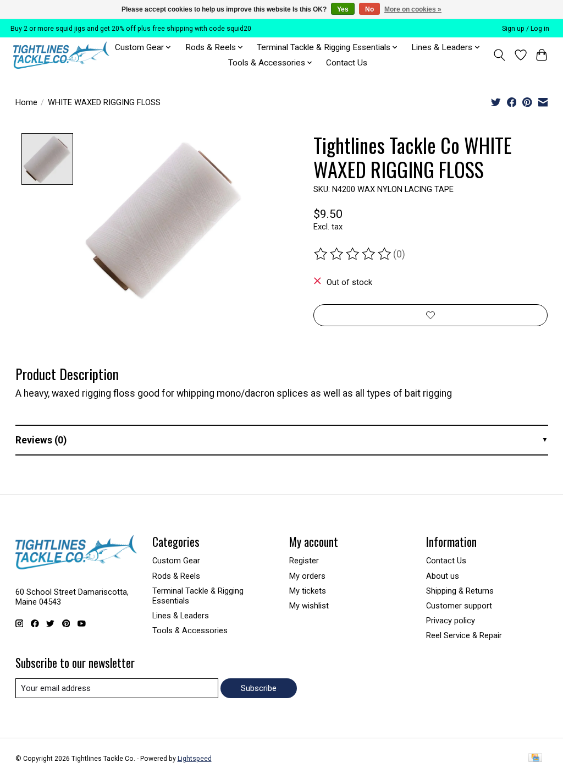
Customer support (459, 606)
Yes (343, 9)
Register (304, 561)
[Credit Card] (535, 758)
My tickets (307, 591)
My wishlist (309, 606)
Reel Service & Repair (464, 635)
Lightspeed (195, 758)
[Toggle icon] (499, 55)
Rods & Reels (176, 576)
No (369, 9)
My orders (307, 576)
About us (442, 576)
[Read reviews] (353, 254)
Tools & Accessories (190, 630)
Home (26, 102)
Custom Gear (176, 561)
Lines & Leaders (180, 616)
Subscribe (259, 688)
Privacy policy (450, 621)
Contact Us (346, 63)
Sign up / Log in (525, 28)
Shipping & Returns (460, 591)
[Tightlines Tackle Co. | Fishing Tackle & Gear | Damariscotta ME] (61, 55)
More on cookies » (412, 9)
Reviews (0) (41, 440)
